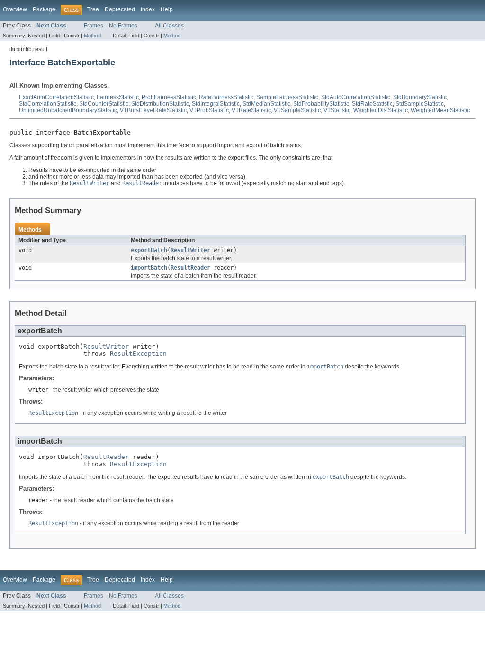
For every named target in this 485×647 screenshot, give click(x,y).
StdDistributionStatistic (160, 103)
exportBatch (149, 250)
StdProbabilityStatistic (321, 103)
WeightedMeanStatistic (440, 110)
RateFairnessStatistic (226, 97)
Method (92, 35)
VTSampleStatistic (297, 110)
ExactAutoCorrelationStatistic (56, 97)
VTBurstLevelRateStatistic (153, 110)
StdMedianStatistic (266, 103)
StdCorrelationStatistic (47, 103)
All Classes (169, 25)
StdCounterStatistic (103, 103)
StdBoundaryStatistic (420, 97)
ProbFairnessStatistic (169, 97)
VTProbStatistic (209, 110)
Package (44, 9)
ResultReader (190, 267)
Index (148, 9)
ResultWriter (190, 250)
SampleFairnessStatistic (287, 97)
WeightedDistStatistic (380, 110)
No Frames (123, 25)
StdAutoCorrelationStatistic (355, 97)
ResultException (138, 353)
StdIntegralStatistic (216, 103)
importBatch (149, 267)
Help (167, 9)
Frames (93, 25)
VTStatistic (336, 110)
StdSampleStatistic (419, 103)
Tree (93, 9)
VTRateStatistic (251, 110)
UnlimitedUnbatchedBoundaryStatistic (68, 110)
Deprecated (120, 9)
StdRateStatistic (372, 103)
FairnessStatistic (118, 97)
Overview (15, 9)
